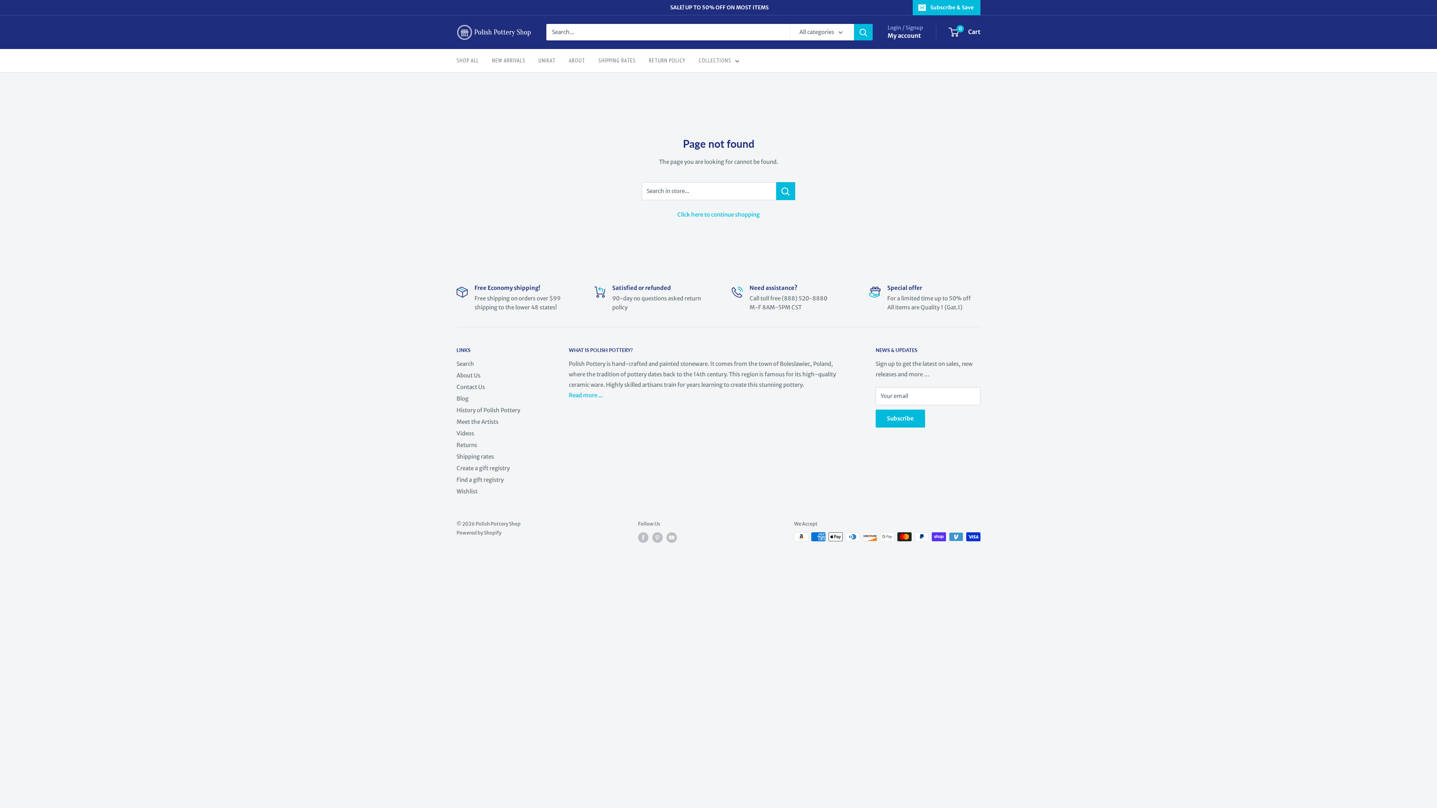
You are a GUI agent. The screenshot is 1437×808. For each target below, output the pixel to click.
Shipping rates (475, 456)
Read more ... (586, 395)
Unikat (547, 60)
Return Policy (667, 60)
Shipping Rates (617, 60)
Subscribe (900, 418)
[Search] (863, 32)
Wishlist (467, 491)
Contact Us (471, 387)
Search (465, 363)
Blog (463, 398)
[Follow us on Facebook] (643, 537)
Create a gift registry (483, 468)
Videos (465, 433)
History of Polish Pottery (488, 410)
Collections (715, 60)
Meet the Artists (477, 421)
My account (904, 35)
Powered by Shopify (479, 533)
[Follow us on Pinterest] (657, 537)
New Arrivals (508, 60)
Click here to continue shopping (718, 214)
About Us (468, 375)
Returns (467, 445)
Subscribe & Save (952, 7)
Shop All (468, 60)
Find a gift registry (480, 479)
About (577, 60)
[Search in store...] (785, 191)
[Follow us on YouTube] (671, 537)
